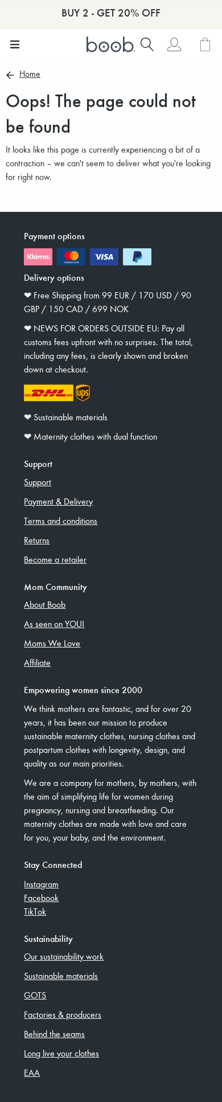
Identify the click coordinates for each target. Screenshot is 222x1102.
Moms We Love (52, 643)
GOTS (35, 995)
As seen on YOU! (54, 623)
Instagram (41, 884)
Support (37, 481)
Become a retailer (55, 559)
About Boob (44, 604)
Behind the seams (54, 1033)
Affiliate (37, 662)
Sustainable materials (61, 975)
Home (29, 74)
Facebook (41, 897)
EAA (32, 1072)
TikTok (35, 911)
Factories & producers (62, 1014)
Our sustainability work (64, 956)
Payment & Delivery (58, 501)
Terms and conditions (60, 520)
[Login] (174, 44)
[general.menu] (14, 44)
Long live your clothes (61, 1053)
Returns (37, 540)
